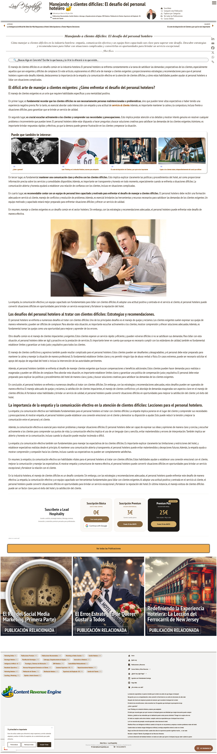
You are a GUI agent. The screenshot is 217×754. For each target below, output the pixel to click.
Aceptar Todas (44, 745)
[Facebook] (213, 48)
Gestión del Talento (58, 18)
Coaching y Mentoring (11, 675)
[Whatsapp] (213, 57)
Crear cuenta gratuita (96, 519)
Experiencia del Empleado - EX (132, 16)
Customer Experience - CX (64, 668)
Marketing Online (10, 656)
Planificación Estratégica (30, 660)
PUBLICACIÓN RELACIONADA (29, 630)
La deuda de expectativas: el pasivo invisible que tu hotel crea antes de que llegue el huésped (153, 694)
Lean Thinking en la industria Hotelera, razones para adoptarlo (144, 709)
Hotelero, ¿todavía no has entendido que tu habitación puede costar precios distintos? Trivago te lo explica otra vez (159, 715)
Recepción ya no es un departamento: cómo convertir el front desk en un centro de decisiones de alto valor (157, 697)
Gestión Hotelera (74, 16)
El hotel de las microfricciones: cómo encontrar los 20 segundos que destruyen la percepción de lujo (155, 703)
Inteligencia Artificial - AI (12, 664)
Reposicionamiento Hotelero (87, 668)
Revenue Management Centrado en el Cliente (37, 668)
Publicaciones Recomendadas (61, 16)
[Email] (213, 43)
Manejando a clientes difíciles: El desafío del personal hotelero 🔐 (97, 6)
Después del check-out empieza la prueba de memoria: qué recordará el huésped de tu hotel (153, 700)
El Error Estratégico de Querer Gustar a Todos (105, 616)
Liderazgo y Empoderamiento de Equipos (90, 16)
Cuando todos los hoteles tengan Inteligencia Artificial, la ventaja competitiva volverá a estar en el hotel (156, 728)
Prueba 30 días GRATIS (130, 524)
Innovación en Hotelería (82, 660)
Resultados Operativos (11, 668)
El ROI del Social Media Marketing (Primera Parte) (29, 616)
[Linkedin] (213, 38)
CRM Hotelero (106, 16)
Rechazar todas (28, 745)
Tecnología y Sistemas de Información (36, 664)
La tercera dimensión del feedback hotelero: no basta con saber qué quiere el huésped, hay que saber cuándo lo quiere (160, 737)
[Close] (52, 727)
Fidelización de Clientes (116, 16)
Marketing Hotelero (11, 671)
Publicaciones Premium (29, 656)
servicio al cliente (121, 105)
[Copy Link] (213, 62)
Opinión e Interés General (32, 675)
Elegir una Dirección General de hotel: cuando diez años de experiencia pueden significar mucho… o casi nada (157, 731)
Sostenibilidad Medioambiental (78, 664)
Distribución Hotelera (51, 671)
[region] (29, 737)
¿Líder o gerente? (132, 706)
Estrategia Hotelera (11, 660)
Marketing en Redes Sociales (75, 656)
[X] (213, 52)
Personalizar (14, 745)
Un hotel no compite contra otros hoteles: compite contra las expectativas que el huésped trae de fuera (156, 718)
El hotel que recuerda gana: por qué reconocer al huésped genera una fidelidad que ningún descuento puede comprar (159, 712)
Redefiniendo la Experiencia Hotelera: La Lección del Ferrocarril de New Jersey (175, 613)
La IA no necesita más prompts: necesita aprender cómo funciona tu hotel (148, 721)
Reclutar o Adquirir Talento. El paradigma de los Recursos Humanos (146, 734)
